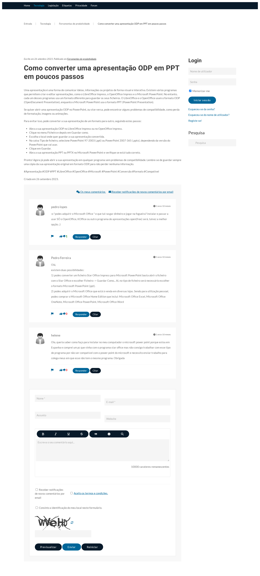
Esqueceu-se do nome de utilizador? (208, 114)
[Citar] (95, 433)
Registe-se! (195, 120)
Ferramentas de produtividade (81, 58)
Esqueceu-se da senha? (201, 109)
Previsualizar (48, 547)
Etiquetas (67, 5)
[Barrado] (81, 433)
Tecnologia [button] (39, 5)
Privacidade (81, 5)
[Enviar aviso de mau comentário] (52, 236)
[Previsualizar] (122, 433)
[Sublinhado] (68, 433)
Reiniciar (92, 547)
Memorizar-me (201, 91)
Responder (81, 236)
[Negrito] (43, 433)
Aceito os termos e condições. (91, 493)
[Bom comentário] (61, 236)
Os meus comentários (93, 191)
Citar (95, 236)
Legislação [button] (53, 5)
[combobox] (212, 142)
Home (27, 5)
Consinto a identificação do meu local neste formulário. (70, 507)
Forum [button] (94, 5)
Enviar (72, 547)
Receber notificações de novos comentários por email (142, 191)
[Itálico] (55, 433)
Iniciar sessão (202, 100)
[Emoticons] (109, 433)
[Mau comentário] (64, 236)
